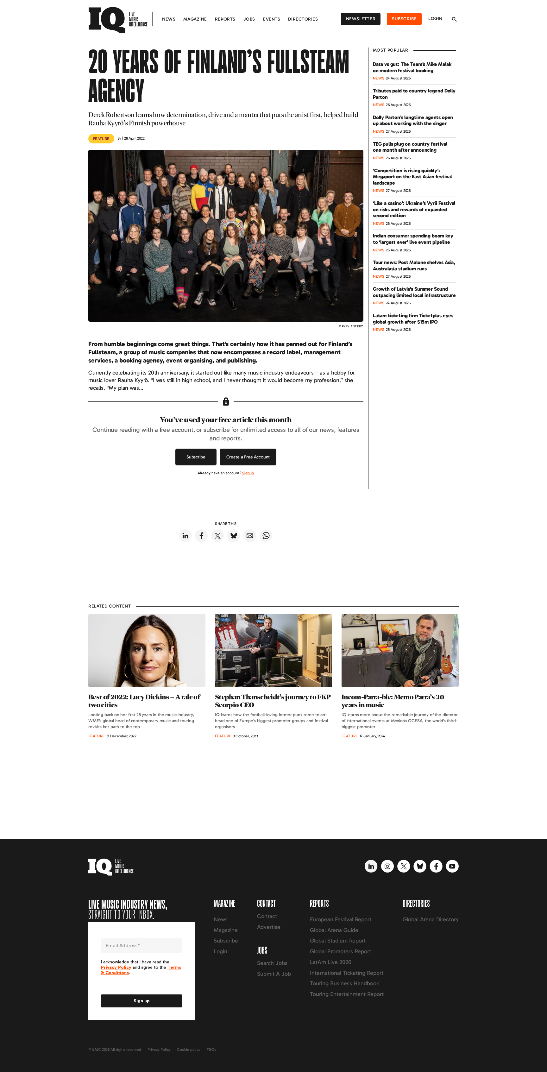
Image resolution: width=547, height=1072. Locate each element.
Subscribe (404, 19)
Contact (267, 916)
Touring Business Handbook (344, 983)
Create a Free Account (248, 457)
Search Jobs (272, 963)
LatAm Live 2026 (330, 962)
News (168, 19)
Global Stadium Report (338, 940)
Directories (303, 19)
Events (271, 19)
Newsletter (361, 19)
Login (435, 18)
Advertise (268, 927)
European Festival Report (340, 919)
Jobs (249, 19)
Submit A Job (274, 973)
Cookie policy (188, 1049)
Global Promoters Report (340, 951)
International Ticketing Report (346, 972)
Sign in (248, 473)
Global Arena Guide (334, 930)
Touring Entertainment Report (347, 994)
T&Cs (211, 1049)
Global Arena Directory (431, 919)
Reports (225, 19)
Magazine (195, 19)
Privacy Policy (159, 1049)
